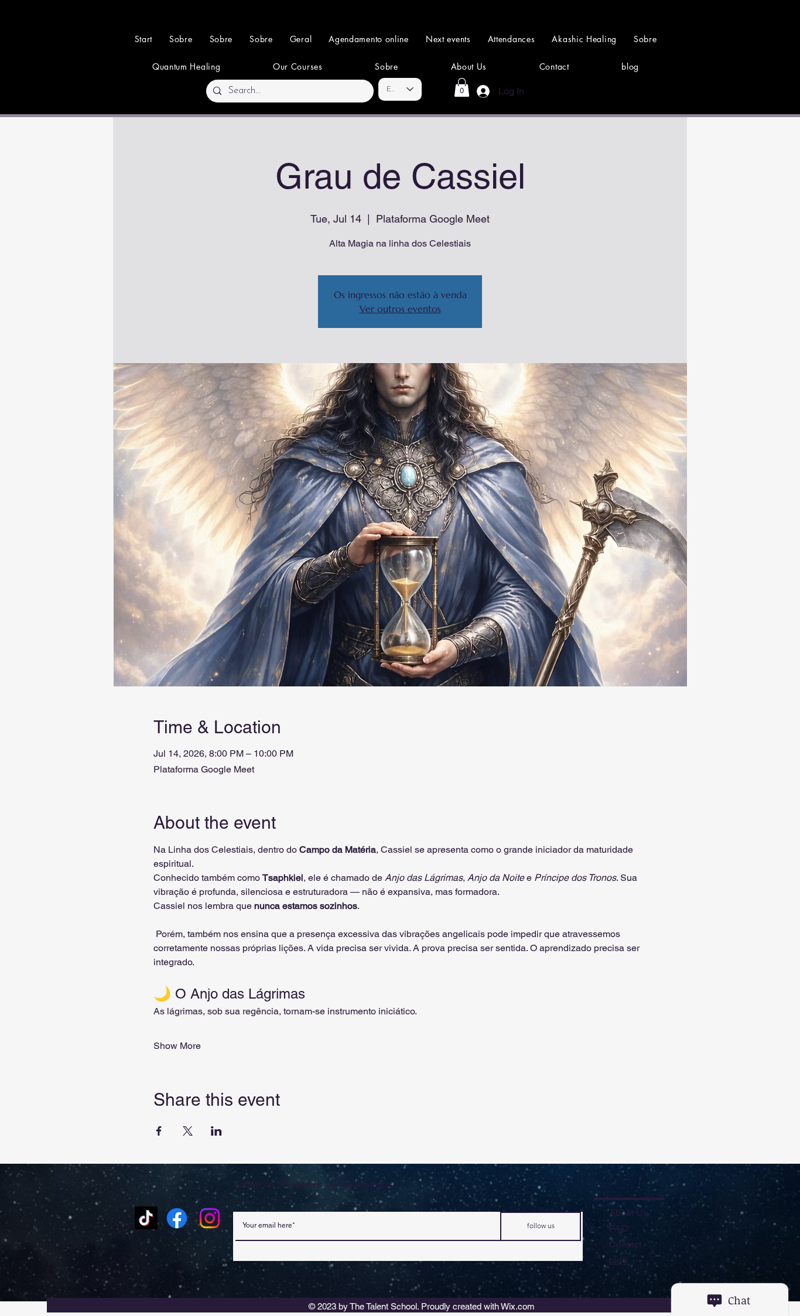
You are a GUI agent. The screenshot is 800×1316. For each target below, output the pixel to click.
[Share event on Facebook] (159, 1131)
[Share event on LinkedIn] (216, 1131)
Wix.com (518, 1306)
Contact (625, 1244)
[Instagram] (209, 1218)
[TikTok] (146, 1217)
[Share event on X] (187, 1131)
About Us (628, 1212)
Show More (177, 1045)
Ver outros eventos (400, 309)
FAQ (618, 1228)
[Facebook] (176, 1218)
